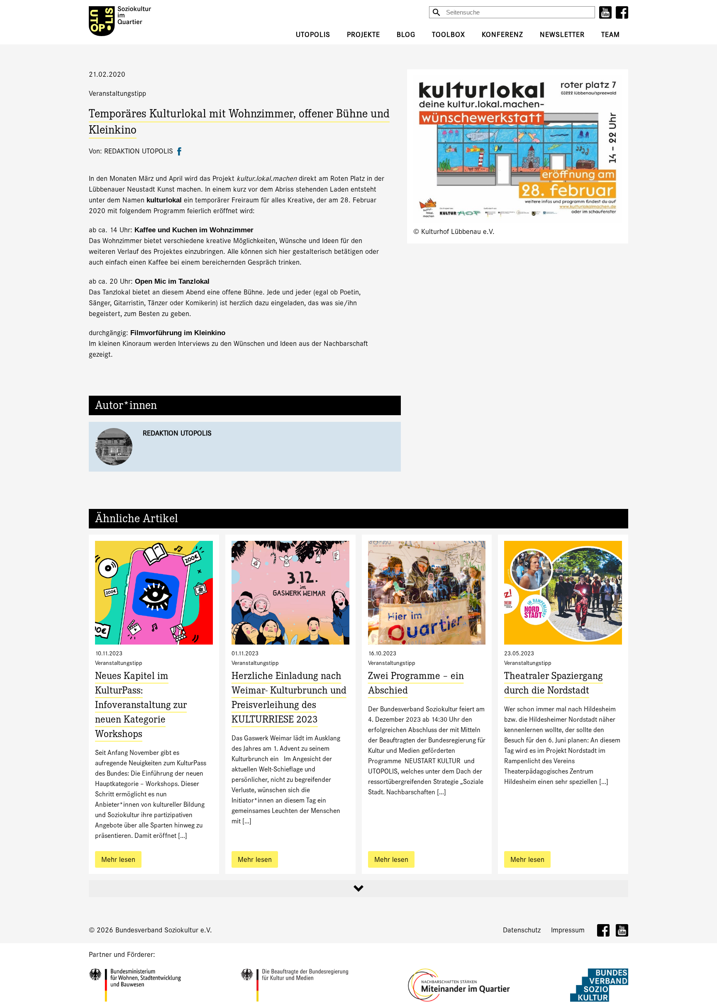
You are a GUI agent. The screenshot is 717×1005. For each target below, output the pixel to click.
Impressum (568, 930)
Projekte (363, 34)
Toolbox (448, 34)
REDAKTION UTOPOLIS (177, 433)
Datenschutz (522, 930)
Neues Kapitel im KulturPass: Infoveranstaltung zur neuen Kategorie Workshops (141, 706)
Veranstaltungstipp (117, 93)
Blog (406, 34)
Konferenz (502, 34)
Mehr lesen (118, 859)
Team (610, 34)
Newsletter (562, 34)
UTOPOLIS (313, 34)
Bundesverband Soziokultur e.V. (163, 930)
